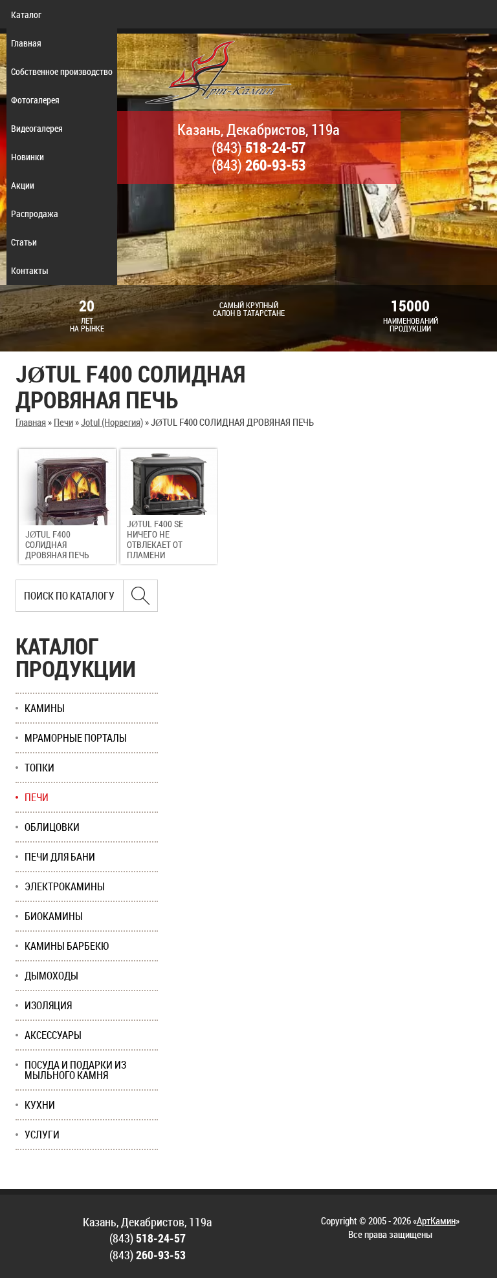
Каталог (26, 14)
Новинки (27, 157)
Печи (63, 421)
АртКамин (436, 1220)
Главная (26, 43)
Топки (39, 767)
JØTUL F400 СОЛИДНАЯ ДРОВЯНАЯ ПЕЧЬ (57, 544)
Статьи (24, 242)
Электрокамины (65, 886)
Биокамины (54, 916)
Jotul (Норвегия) (112, 421)
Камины (45, 708)
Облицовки (52, 827)
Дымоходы (51, 976)
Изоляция (48, 1005)
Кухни (40, 1105)
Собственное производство (62, 71)
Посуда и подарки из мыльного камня (75, 1070)
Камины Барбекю (67, 946)
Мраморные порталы (76, 738)
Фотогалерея (35, 100)
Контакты (30, 270)
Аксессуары (53, 1035)
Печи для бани (60, 857)
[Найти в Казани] (140, 596)
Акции (22, 185)
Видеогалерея (37, 128)
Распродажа (34, 213)
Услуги (42, 1134)
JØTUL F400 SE (155, 539)
